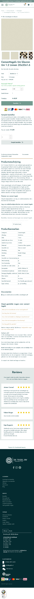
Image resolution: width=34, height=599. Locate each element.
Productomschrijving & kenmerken (9, 154)
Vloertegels (19, 10)
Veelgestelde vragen (6, 156)
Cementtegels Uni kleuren (9, 12)
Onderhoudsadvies (7, 503)
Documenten (25, 154)
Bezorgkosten (6, 498)
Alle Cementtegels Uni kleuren (9, 17)
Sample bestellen (16, 142)
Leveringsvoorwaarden (8, 479)
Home (2, 10)
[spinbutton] (17, 89)
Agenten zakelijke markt (8, 524)
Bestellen (16, 103)
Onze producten (10, 10)
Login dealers (6, 522)
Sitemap (4, 483)
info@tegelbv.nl (9, 565)
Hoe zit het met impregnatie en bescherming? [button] (13, 320)
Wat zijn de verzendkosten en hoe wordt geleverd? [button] (15, 309)
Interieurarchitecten (7, 515)
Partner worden (6, 518)
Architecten (5, 517)
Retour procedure (7, 502)
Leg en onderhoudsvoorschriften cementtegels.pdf (15, 295)
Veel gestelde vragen (8, 505)
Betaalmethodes (6, 500)
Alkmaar (5, 531)
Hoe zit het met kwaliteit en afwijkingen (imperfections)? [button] (15, 317)
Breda (10, 531)
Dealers (4, 520)
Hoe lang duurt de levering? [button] (9, 313)
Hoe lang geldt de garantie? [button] (9, 324)
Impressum (5, 485)
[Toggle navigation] (2, 4)
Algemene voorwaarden (9, 481)
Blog (4, 487)
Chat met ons (9, 569)
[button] (21, 88)
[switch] (3, 597)
